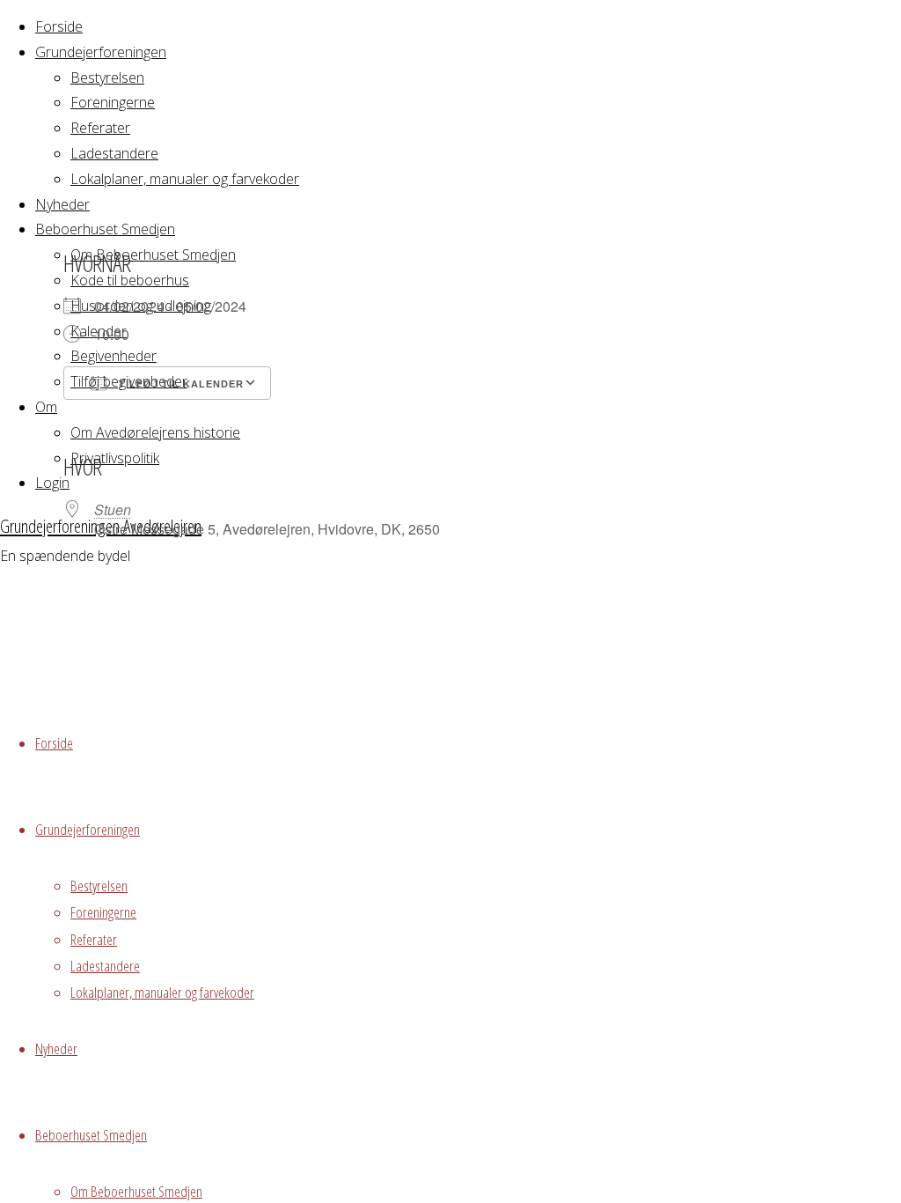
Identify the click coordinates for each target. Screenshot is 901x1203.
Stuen (112, 509)
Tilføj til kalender (179, 384)
